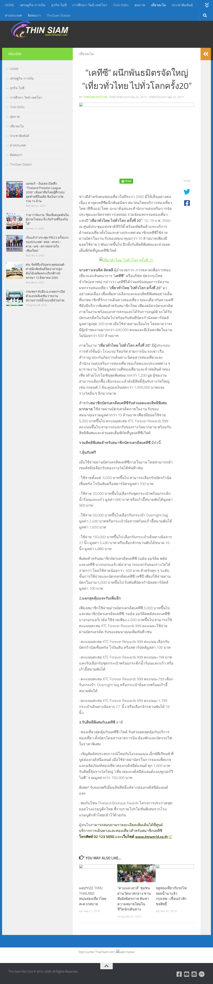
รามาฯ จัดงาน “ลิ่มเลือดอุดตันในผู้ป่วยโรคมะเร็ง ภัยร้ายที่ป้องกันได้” (47, 219)
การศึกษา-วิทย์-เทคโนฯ (89, 5)
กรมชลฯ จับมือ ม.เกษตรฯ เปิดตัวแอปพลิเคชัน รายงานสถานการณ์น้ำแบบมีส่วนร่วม (45, 296)
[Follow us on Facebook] (179, 974)
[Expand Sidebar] (206, 54)
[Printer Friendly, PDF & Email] (126, 181)
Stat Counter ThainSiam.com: (97, 952)
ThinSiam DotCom (95, 97)
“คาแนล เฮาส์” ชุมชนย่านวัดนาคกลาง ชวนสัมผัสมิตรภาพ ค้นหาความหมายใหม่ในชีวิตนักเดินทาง (134, 898)
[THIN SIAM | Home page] (39, 29)
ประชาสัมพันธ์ (182, 5)
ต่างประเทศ (13, 15)
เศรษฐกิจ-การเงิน (32, 5)
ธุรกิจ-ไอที (59, 5)
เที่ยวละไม (158, 5)
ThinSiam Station (59, 15)
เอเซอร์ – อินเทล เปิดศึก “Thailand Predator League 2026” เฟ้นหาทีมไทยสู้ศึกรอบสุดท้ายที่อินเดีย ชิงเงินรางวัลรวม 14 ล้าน (45, 192)
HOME (9, 5)
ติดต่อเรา (34, 15)
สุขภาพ (139, 5)
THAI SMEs (121, 5)
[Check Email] (194, 974)
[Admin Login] (202, 974)
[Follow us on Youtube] (187, 974)
